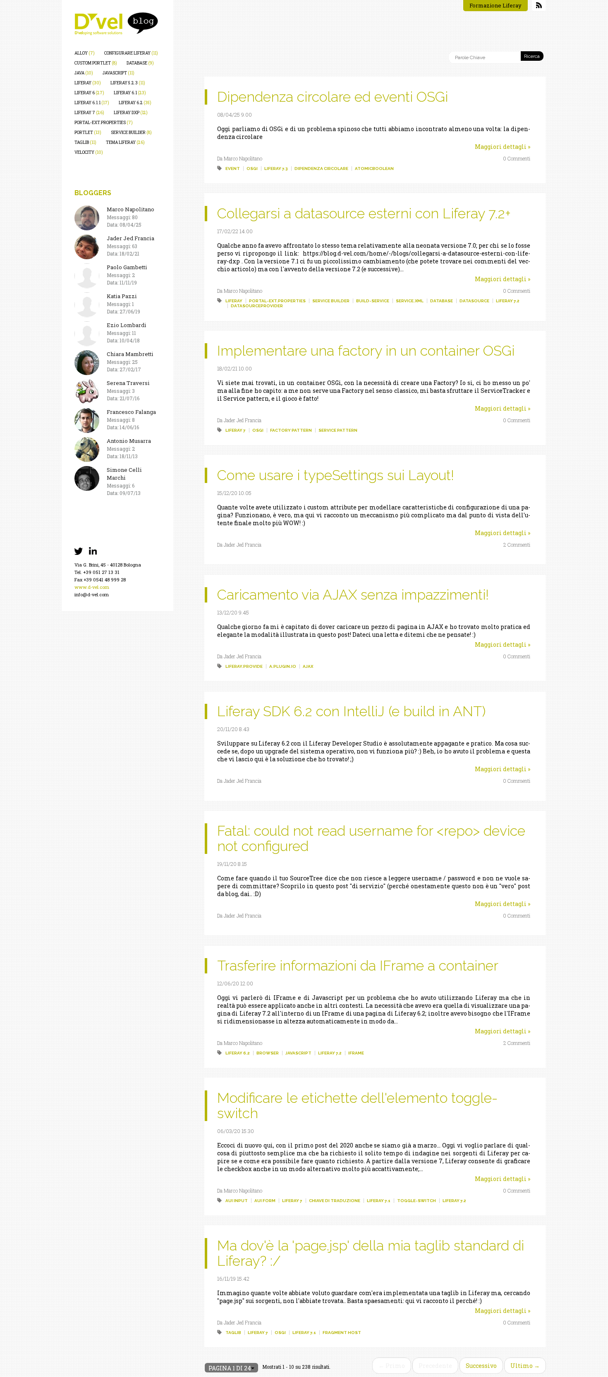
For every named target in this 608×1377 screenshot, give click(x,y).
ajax (308, 666)
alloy (84, 53)
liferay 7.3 (276, 168)
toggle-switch (416, 1200)
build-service (372, 301)
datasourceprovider (257, 306)
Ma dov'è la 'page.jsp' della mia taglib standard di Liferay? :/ (370, 1253)
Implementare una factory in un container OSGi (366, 350)
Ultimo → (525, 1366)
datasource (474, 301)
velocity (88, 152)
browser (267, 1053)
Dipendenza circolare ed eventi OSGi (332, 96)
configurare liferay (131, 53)
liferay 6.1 (130, 93)
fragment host (342, 1332)
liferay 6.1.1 (91, 102)
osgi (252, 168)
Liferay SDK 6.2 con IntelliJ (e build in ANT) (351, 711)
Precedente (435, 1366)
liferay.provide (244, 666)
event (232, 168)
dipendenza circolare (321, 168)
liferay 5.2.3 (127, 83)
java (83, 73)
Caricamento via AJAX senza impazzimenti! (353, 594)
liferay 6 (89, 93)
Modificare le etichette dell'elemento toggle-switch (357, 1105)
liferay (87, 83)
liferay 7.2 (507, 301)
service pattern (337, 430)
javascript (118, 73)
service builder (131, 132)
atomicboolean (374, 168)
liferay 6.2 (135, 102)
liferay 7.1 (378, 1200)
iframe (356, 1053)
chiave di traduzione (334, 1200)
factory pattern (291, 430)
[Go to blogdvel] (116, 23)
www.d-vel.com (91, 587)
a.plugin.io (282, 666)
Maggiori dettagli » (502, 147)
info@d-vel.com (91, 594)
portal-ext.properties (103, 122)
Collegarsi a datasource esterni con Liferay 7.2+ (364, 213)
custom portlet (95, 63)
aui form (264, 1200)
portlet (87, 132)
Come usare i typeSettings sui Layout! (335, 475)
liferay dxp (131, 112)
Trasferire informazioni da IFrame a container (357, 965)
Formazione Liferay (495, 5)
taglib (85, 142)
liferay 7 (89, 112)
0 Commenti (516, 158)
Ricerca (532, 56)
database (140, 63)
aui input (236, 1200)
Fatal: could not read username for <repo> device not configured (371, 838)
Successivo (481, 1366)
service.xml (410, 301)
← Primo (391, 1366)
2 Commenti (516, 544)
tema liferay (125, 142)
